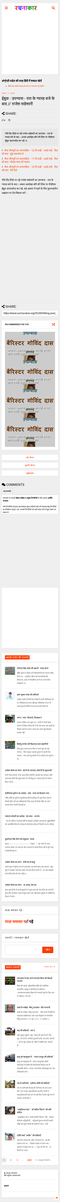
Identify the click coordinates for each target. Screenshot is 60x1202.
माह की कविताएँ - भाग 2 (26, 1030)
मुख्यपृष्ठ (30, 473)
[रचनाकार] (25, 9)
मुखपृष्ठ (6, 1186)
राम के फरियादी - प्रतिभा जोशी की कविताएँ (33, 1083)
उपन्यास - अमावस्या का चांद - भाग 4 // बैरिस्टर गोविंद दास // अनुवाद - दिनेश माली (28, 409)
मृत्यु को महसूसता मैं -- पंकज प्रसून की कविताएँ (35, 1057)
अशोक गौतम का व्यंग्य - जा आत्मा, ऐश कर (20, 885)
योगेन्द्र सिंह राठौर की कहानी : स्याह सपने (32, 668)
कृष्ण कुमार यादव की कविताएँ (28, 694)
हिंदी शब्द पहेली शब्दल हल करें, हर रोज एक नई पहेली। (26, 86)
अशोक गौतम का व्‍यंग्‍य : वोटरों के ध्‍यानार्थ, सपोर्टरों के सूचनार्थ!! (28, 770)
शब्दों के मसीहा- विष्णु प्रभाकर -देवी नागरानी (33, 1007)
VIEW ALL (49, 967)
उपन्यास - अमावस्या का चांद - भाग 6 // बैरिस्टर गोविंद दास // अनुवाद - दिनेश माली (28, 352)
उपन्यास (12, 93)
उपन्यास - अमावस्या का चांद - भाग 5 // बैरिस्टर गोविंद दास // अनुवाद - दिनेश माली (28, 381)
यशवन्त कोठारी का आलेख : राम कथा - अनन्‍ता (22, 816)
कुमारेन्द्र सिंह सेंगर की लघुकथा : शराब (19, 839)
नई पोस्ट (30, 457)
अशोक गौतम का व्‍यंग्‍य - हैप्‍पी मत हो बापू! (20, 862)
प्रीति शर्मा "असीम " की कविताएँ (29, 1135)
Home (4, 93)
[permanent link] (9, 120)
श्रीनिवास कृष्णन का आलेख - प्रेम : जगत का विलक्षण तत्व (27, 793)
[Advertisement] (30, 44)
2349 (29, 1160)
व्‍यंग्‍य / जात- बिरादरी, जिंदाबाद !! (29, 717)
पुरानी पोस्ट (30, 465)
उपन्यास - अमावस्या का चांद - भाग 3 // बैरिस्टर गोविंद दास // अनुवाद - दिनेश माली (28, 438)
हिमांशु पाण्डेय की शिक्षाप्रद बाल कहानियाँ (32, 744)
